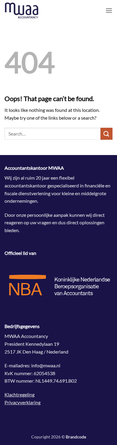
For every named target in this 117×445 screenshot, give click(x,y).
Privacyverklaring (22, 402)
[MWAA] (34, 10)
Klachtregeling (19, 394)
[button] (108, 10)
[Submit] (106, 133)
